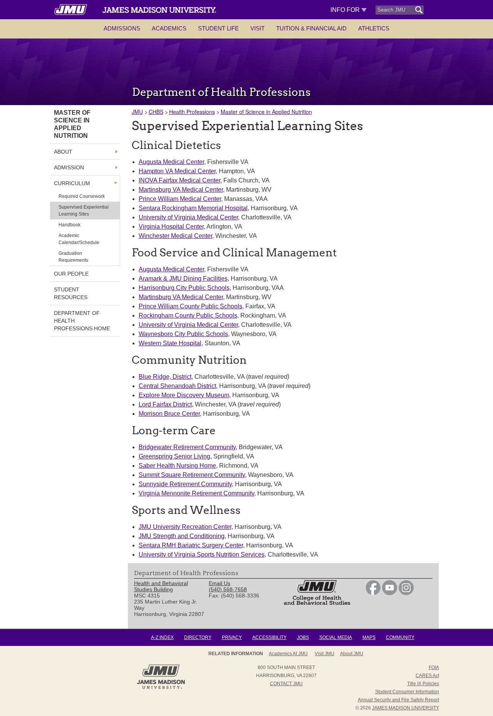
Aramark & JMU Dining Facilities (183, 278)
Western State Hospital (170, 343)
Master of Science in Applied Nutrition (266, 111)
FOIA (434, 667)
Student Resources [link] (70, 293)
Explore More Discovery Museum (184, 395)
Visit (257, 28)
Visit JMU (324, 653)
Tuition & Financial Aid (311, 28)
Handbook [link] (69, 225)
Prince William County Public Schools (190, 306)
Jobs (303, 637)
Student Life (218, 28)
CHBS (156, 111)
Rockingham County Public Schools (188, 315)
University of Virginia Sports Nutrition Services (202, 554)
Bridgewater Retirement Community (187, 447)
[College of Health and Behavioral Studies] (317, 603)
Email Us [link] (219, 583)
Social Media (335, 637)
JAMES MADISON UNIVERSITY (405, 708)
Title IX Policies (423, 683)
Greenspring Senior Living (174, 456)
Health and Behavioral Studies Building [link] (161, 586)
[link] (373, 593)
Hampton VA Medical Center (177, 171)
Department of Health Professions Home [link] (82, 320)
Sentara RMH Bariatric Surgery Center (191, 545)
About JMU (351, 653)
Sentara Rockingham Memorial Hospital (193, 208)
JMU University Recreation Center (185, 527)
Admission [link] (69, 167)
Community (400, 637)
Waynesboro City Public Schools (183, 334)
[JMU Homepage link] (161, 688)
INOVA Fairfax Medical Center (179, 180)
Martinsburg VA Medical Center (181, 189)
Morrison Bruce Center (169, 413)
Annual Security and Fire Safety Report (398, 700)
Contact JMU (286, 683)
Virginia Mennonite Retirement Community (196, 493)
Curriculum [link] (72, 183)
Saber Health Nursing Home (177, 465)
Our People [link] (71, 274)
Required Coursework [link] (82, 196)
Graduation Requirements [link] (73, 257)
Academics (169, 28)
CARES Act (427, 675)
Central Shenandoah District (177, 386)
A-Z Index (162, 637)
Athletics (373, 28)
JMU (137, 111)
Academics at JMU (288, 653)
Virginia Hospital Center (171, 226)
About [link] (63, 152)
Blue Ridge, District (165, 376)
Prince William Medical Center (180, 199)
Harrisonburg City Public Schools (184, 287)
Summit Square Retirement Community (192, 475)
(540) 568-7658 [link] (228, 589)
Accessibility (269, 637)
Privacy (232, 637)
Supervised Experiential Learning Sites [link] (84, 210)
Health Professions (192, 111)
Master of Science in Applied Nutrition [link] (72, 124)
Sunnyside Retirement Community (185, 484)
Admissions (122, 28)
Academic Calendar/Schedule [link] (79, 239)
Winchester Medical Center (175, 236)
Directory (197, 637)
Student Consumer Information (407, 691)
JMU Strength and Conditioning (182, 536)
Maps (369, 637)
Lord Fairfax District (165, 404)
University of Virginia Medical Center (188, 217)
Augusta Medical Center (171, 162)
